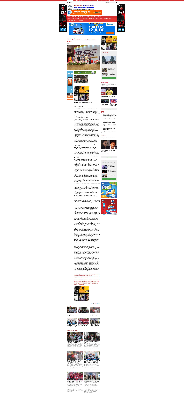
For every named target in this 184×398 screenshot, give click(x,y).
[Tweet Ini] (93, 303)
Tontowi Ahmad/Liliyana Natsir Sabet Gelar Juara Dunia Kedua (113, 104)
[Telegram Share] (97, 303)
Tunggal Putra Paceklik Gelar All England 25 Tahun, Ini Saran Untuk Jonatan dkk (108, 97)
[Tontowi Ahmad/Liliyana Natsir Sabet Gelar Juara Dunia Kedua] (113, 101)
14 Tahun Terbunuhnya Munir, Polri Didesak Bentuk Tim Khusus (108, 151)
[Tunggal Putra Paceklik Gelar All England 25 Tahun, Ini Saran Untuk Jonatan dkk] (109, 91)
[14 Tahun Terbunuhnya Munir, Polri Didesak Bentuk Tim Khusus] (109, 144)
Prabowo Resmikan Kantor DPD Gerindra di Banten (111, 74)
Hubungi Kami (74, 16)
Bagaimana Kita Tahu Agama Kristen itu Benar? (109, 125)
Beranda (69, 16)
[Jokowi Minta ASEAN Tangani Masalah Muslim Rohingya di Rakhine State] (104, 70)
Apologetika (106, 18)
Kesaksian (79, 16)
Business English (70, 20)
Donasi (88, 16)
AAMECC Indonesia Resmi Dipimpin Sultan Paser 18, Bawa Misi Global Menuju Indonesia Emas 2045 (83, 0)
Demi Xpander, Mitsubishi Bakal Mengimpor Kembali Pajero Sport (111, 167)
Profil (110, 18)
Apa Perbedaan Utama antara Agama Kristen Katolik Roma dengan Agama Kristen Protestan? (109, 122)
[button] (114, 2)
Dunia (73, 18)
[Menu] (67, 2)
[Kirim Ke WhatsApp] (99, 303)
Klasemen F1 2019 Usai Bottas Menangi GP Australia (104, 105)
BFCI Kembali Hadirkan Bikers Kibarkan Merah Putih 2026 (83, 275)
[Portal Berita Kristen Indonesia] (81, 7)
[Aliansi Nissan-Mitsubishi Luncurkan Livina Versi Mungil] (104, 175)
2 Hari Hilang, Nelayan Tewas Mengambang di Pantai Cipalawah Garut (108, 154)
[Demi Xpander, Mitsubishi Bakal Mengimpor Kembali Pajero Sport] (104, 167)
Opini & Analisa (85, 18)
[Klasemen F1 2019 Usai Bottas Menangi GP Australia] (104, 101)
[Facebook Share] (91, 303)
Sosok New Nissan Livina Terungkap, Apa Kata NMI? (111, 171)
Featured (68, 38)
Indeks (70, 2)
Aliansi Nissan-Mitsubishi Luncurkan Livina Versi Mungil (111, 175)
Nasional (91, 16)
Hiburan (97, 18)
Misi (94, 16)
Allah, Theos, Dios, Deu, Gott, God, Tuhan (109, 118)
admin (70, 43)
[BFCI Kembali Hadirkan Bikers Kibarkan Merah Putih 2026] (83, 310)
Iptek (93, 18)
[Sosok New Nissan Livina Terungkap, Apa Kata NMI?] (104, 171)
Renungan (83, 16)
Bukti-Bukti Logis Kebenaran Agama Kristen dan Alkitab (109, 129)
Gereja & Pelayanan (78, 18)
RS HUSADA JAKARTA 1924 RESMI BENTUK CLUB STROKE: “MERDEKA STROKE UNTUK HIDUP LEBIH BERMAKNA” (86, 284)
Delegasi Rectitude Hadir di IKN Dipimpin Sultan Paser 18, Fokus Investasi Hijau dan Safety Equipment (108, 66)
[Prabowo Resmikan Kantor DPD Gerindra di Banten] (104, 74)
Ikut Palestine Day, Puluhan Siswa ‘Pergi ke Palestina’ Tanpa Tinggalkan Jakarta (86, 274)
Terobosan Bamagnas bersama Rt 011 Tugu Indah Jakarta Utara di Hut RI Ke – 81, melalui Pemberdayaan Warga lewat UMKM (87, 277)
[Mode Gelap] (116, 2)
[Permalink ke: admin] (68, 43)
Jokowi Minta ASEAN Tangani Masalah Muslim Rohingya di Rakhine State (111, 70)
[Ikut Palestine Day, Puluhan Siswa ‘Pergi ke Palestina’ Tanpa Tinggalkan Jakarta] (72, 310)
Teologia (101, 18)
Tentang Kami (99, 16)
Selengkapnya (108, 77)
